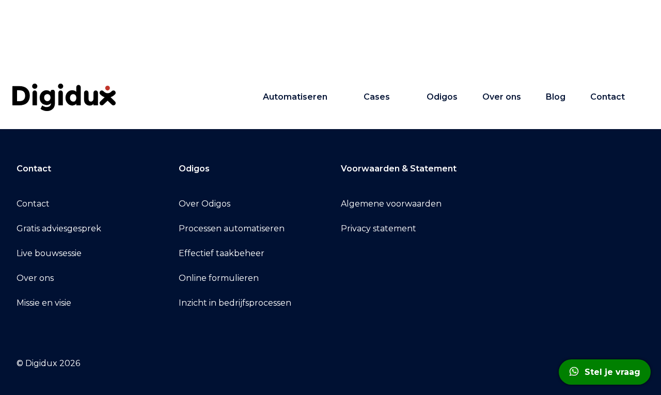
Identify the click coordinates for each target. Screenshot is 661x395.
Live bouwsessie (49, 253)
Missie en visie (44, 303)
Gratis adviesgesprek (59, 228)
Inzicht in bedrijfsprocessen (235, 303)
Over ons (501, 97)
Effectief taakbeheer (221, 253)
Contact (607, 97)
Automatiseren (295, 97)
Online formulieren (219, 278)
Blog (555, 97)
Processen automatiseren (232, 228)
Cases (377, 97)
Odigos (442, 97)
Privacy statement (378, 228)
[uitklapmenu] (337, 97)
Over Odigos (204, 204)
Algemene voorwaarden (391, 204)
